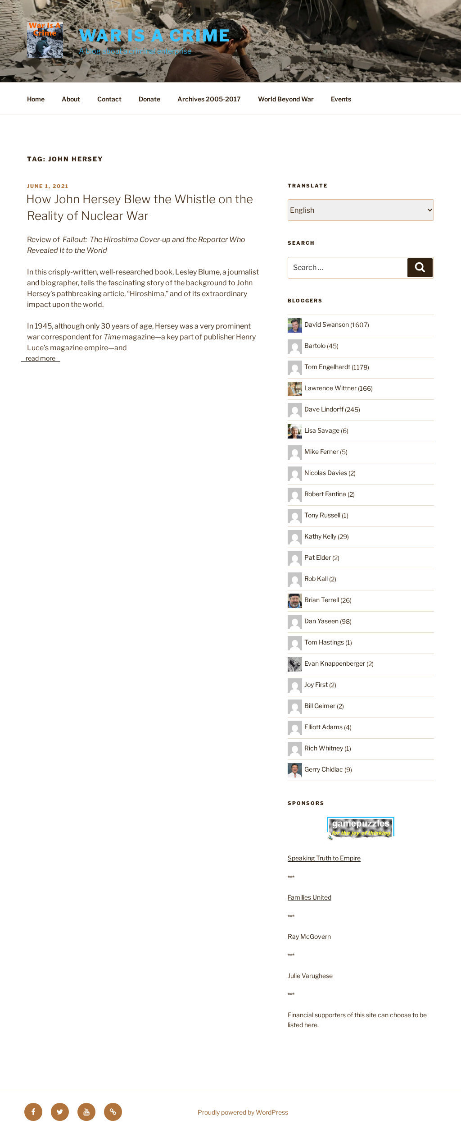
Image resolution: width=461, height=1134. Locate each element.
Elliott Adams (323, 727)
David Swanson (326, 324)
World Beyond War (286, 99)
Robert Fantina (325, 494)
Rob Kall (316, 578)
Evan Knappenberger (334, 663)
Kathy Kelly (320, 536)
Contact (109, 99)
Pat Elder (317, 557)
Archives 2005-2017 (209, 99)
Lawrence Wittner (330, 388)
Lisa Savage (321, 430)
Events (341, 99)
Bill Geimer (319, 705)
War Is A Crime (155, 36)
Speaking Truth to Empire (324, 858)
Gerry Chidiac (323, 769)
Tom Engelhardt (327, 366)
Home (36, 99)
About (71, 99)
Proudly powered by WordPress (243, 1112)
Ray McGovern (309, 936)
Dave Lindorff (323, 409)
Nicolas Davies (325, 472)
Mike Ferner (321, 451)
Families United (309, 897)
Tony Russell (322, 515)
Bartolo (314, 345)
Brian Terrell (321, 600)
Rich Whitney (323, 748)
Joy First (316, 684)
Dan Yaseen (321, 621)
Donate (149, 99)
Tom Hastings (324, 642)
